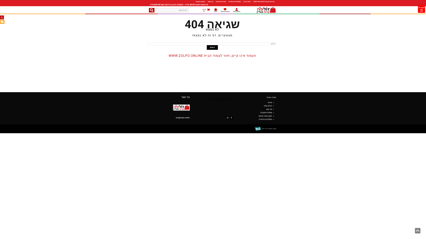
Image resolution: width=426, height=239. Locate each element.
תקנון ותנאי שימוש (265, 116)
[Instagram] (227, 117)
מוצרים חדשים (221, 1)
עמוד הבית (247, 1)
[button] (2, 17)
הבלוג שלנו (268, 106)
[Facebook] (231, 117)
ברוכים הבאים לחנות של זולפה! (264, 1)
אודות (270, 102)
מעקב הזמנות (200, 1)
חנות (215, 11)
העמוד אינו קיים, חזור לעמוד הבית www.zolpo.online (212, 56)
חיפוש (212, 47)
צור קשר (210, 1)
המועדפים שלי (225, 11)
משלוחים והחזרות (235, 1)
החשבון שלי (236, 11)
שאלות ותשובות (266, 113)
